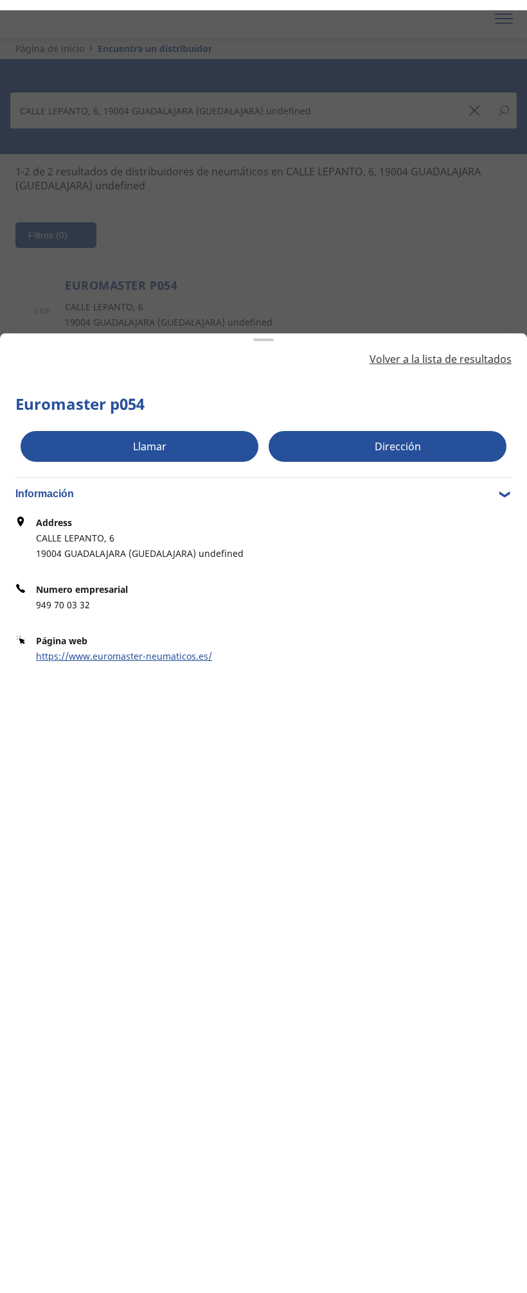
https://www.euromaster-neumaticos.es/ (124, 656)
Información (44, 493)
